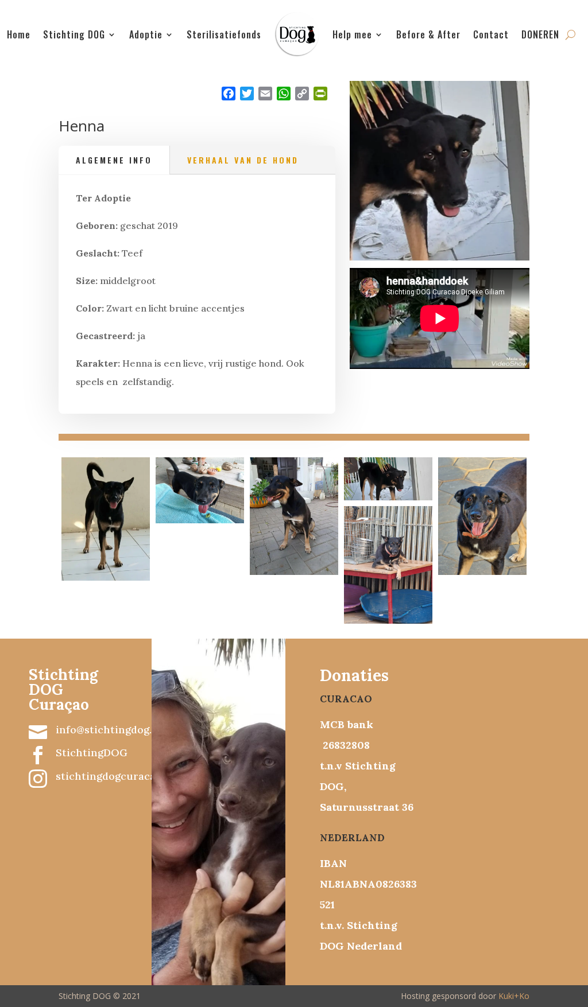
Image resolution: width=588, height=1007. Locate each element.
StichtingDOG (91, 752)
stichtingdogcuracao (109, 776)
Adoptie (146, 34)
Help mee (352, 34)
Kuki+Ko (513, 995)
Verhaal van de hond (243, 160)
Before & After (428, 34)
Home (18, 34)
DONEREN (540, 34)
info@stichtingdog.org (112, 729)
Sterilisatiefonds (224, 34)
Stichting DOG (74, 34)
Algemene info (114, 160)
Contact (491, 34)
